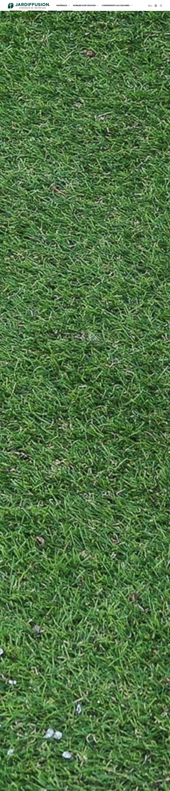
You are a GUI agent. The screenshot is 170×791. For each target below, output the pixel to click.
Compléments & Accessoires (116, 6)
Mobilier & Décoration (84, 6)
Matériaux (61, 6)
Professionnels (36, 11)
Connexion (67, 11)
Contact (52, 11)
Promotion (16, 11)
